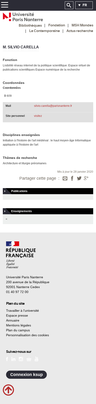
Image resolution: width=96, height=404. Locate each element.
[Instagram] (21, 359)
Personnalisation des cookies (27, 335)
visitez (38, 116)
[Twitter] (79, 178)
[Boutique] (28, 359)
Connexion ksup (26, 374)
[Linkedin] (13, 359)
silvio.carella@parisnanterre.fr (53, 105)
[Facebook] (72, 178)
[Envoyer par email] (65, 178)
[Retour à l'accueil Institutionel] (21, 254)
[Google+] (86, 178)
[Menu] (4, 5)
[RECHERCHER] (69, 5)
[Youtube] (36, 359)
